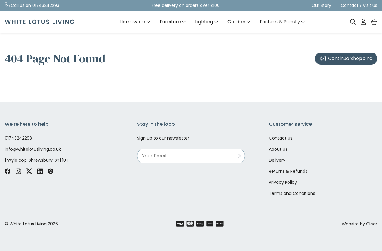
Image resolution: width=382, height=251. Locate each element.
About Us (278, 149)
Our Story (321, 5)
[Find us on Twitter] (29, 171)
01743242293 (45, 5)
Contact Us (280, 138)
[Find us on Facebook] (7, 171)
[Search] (353, 22)
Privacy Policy (283, 182)
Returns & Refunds (288, 171)
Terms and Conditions (292, 193)
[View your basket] (374, 22)
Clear (371, 224)
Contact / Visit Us (359, 5)
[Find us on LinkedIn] (40, 171)
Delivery (277, 160)
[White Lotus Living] (39, 22)
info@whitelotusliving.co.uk (33, 149)
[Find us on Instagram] (18, 171)
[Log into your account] (363, 22)
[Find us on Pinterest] (50, 171)
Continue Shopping (350, 58)
